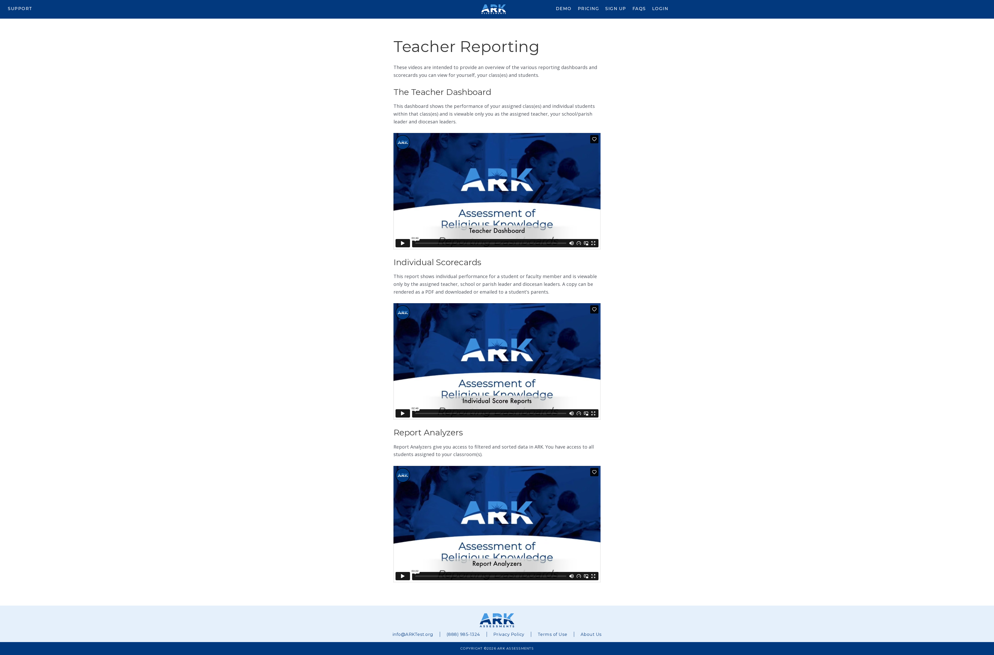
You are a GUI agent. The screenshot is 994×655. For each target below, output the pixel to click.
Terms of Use (552, 634)
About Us (591, 634)
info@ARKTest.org (412, 634)
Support (20, 8)
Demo (564, 8)
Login (660, 8)
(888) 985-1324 (463, 634)
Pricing (588, 8)
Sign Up (615, 8)
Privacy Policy (508, 634)
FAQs (639, 8)
